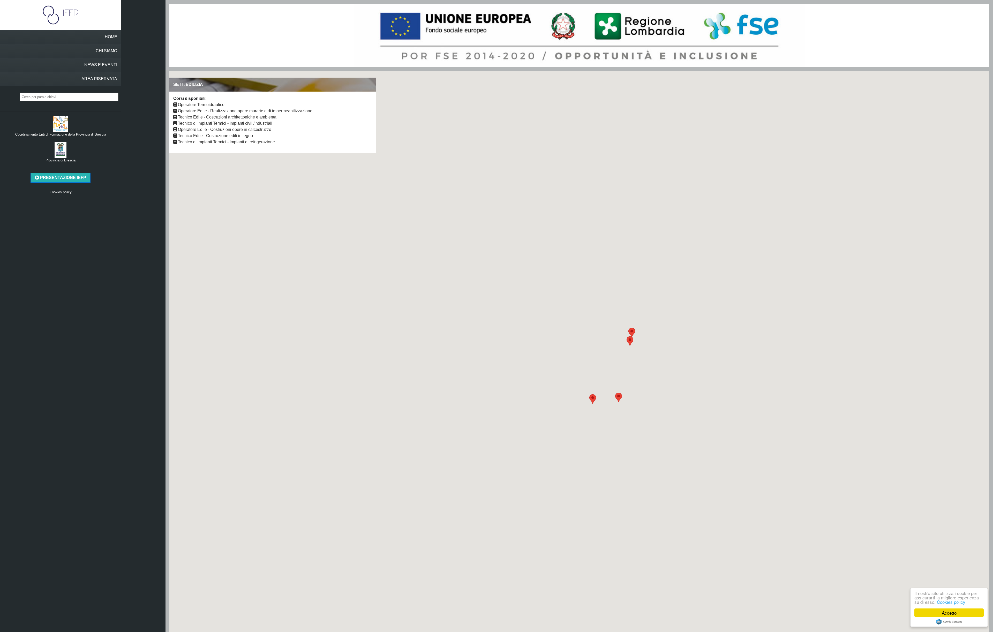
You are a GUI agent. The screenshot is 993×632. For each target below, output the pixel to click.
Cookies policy (951, 602)
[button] (592, 399)
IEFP (69, 13)
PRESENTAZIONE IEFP (62, 177)
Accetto (949, 612)
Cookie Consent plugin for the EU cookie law (949, 621)
